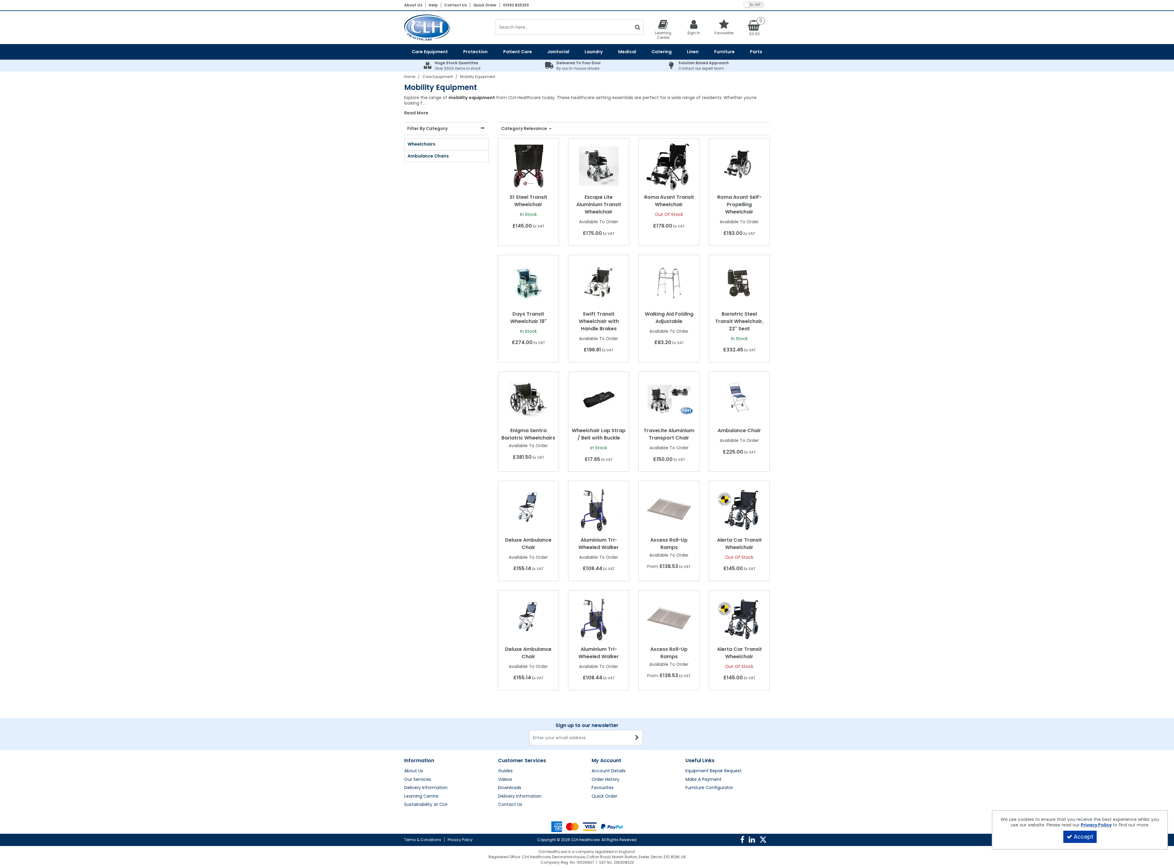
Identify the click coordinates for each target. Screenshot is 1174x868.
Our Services (417, 779)
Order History (605, 779)
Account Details (609, 771)
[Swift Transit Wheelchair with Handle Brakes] (598, 283)
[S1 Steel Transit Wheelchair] (528, 166)
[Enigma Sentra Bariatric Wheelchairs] (528, 399)
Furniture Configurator (709, 788)
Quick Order (485, 5)
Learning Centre (421, 796)
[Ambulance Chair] (739, 399)
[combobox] (587, 105)
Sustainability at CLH (425, 804)
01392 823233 (516, 5)
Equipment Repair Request (713, 771)
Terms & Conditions (422, 839)
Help (433, 5)
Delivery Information (426, 788)
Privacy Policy (460, 839)
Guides (505, 771)
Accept (1083, 836)
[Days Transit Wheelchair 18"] (528, 283)
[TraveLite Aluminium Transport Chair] (668, 399)
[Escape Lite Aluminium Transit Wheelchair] (598, 166)
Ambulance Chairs (428, 156)
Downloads (509, 788)
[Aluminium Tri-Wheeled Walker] (598, 508)
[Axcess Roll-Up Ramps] (668, 508)
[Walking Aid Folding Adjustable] (668, 283)
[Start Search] (638, 27)
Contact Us (455, 5)
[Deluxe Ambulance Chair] (528, 508)
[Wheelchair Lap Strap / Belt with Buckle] (598, 399)
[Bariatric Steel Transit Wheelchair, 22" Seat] (739, 283)
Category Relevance (524, 129)
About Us (413, 5)
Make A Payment (703, 779)
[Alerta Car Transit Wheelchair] (739, 508)
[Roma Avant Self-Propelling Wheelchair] (739, 166)
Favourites (603, 788)
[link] (742, 840)
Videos (505, 779)
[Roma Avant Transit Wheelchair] (668, 166)
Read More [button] (416, 113)
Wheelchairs (421, 144)
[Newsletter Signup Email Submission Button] (637, 737)
